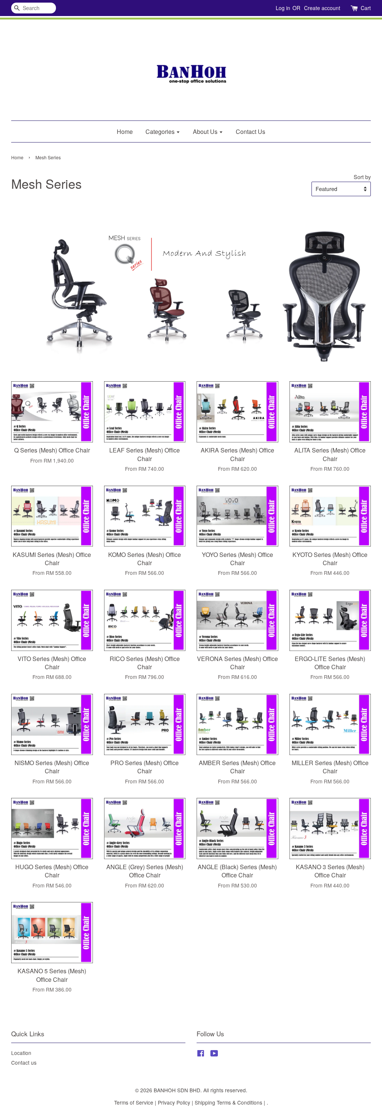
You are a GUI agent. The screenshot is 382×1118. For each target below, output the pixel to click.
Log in (283, 8)
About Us (206, 131)
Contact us (24, 1062)
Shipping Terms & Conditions (228, 1102)
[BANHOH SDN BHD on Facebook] (201, 1054)
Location (21, 1052)
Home (125, 131)
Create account (322, 8)
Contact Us (250, 131)
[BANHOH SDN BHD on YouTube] (214, 1054)
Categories (160, 131)
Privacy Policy (174, 1102)
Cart (366, 8)
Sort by (362, 177)
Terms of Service (133, 1102)
